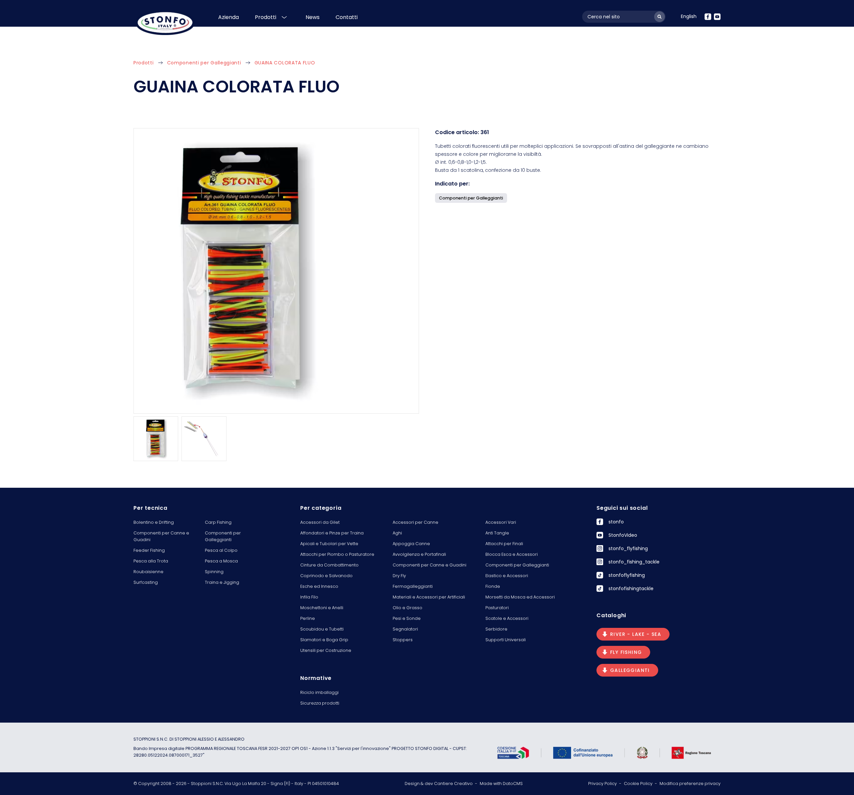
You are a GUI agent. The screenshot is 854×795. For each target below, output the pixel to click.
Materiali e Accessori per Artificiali (429, 597)
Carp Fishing (218, 522)
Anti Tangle (497, 533)
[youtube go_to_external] (717, 16)
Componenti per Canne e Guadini (161, 536)
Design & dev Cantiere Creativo (439, 783)
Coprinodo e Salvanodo (326, 575)
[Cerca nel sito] (659, 16)
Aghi (397, 533)
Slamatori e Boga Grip (324, 640)
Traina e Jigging (222, 582)
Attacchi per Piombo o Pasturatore (337, 554)
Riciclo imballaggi (319, 692)
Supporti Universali (505, 640)
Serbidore (496, 629)
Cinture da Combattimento (329, 565)
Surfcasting (145, 582)
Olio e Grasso (407, 608)
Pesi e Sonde (407, 618)
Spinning (214, 571)
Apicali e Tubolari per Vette (329, 543)
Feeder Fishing (149, 550)
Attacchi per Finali (504, 543)
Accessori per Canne (415, 522)
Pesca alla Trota (150, 561)
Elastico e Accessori (506, 575)
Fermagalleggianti (413, 586)
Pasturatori (497, 608)
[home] (165, 22)
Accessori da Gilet (320, 522)
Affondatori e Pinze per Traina (332, 533)
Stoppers (403, 640)
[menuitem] (689, 16)
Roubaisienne (148, 571)
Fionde (492, 586)
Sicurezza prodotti (319, 703)
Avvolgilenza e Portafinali (419, 554)
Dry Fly (399, 575)
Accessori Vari (500, 522)
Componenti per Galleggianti (204, 62)
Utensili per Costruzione (325, 650)
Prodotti (265, 17)
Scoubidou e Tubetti (322, 629)
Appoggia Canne (411, 543)
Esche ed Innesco (319, 586)
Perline (307, 618)
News (313, 17)
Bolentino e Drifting (153, 522)
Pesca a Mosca (221, 561)
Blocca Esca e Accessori (511, 554)
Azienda (228, 17)
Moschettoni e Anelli (321, 608)
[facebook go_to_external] (708, 16)
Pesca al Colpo (221, 550)
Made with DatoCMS (501, 783)
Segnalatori (405, 629)
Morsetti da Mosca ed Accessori (520, 597)
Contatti (347, 17)
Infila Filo (309, 597)
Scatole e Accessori (506, 618)
